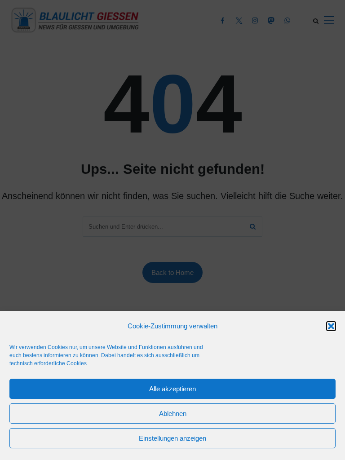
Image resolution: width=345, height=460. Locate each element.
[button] (331, 326)
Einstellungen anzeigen (172, 438)
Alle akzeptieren (172, 389)
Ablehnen (172, 413)
